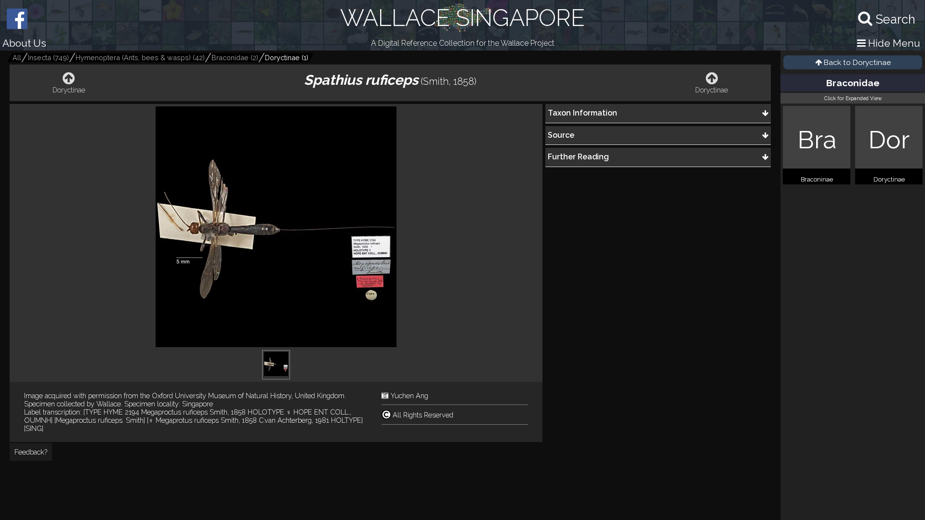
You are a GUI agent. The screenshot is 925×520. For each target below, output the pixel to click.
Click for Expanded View (853, 98)
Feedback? (30, 452)
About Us (24, 43)
